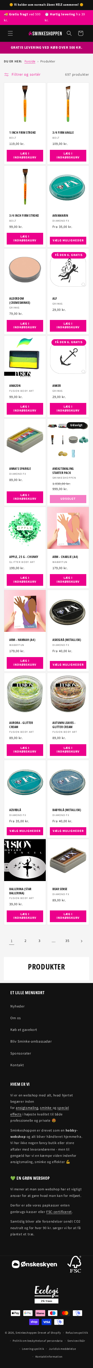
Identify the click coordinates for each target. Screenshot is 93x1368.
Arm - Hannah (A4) (22, 640)
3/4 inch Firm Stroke (24, 216)
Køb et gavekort (23, 1029)
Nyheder (17, 1006)
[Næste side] (81, 941)
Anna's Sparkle (20, 469)
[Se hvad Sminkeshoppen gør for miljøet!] (47, 1294)
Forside (30, 61)
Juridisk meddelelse (62, 1349)
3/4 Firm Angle (63, 133)
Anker (56, 386)
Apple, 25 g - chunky (23, 557)
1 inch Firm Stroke (22, 133)
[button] (10, 33)
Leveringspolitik (33, 1349)
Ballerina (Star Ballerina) (20, 891)
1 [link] (12, 941)
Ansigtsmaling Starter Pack (63, 471)
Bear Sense (59, 889)
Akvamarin (60, 216)
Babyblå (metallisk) (66, 810)
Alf (54, 299)
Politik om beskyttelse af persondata (38, 1341)
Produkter (47, 61)
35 (67, 940)
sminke (46, 1107)
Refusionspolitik (77, 1333)
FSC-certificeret (59, 1211)
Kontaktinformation (49, 1357)
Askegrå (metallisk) (66, 640)
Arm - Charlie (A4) (65, 557)
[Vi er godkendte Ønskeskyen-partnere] (34, 1265)
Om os (15, 1018)
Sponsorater (20, 1053)
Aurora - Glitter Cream (21, 725)
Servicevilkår (76, 1341)
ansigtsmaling (27, 1107)
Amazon (15, 386)
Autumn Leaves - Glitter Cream (64, 725)
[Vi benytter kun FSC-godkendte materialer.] (74, 1265)
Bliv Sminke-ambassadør (31, 1041)
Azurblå (15, 810)
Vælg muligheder (68, 240)
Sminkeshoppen (26, 1333)
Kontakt (17, 1065)
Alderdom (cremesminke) (19, 301)
